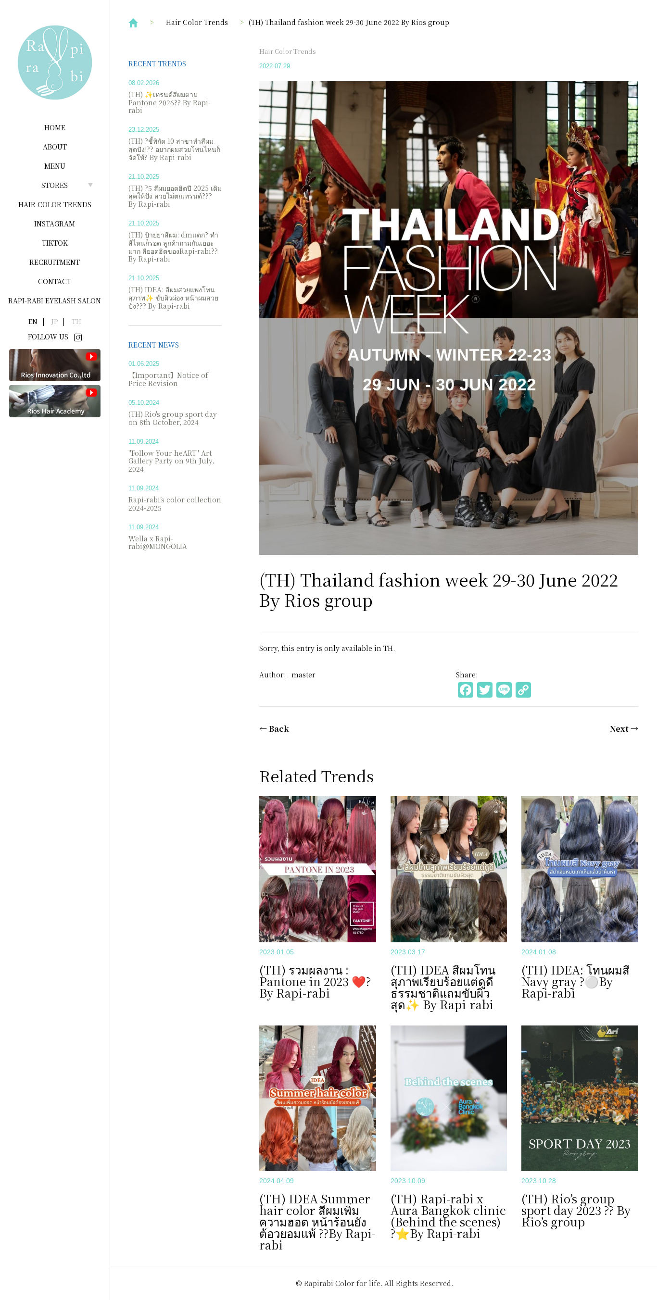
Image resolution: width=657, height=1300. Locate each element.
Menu (54, 166)
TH (388, 648)
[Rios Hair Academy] (55, 400)
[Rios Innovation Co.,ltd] (55, 364)
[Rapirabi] (55, 62)
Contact (54, 281)
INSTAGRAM (54, 223)
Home (54, 127)
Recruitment (54, 262)
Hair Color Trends (54, 204)
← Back (274, 728)
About (55, 146)
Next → (624, 728)
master (303, 674)
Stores (54, 185)
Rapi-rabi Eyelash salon (54, 300)
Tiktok (55, 243)
